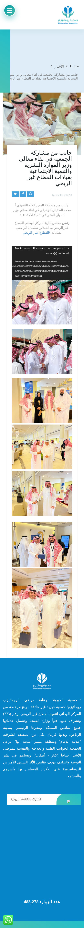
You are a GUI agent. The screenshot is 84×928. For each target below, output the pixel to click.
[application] (42, 263)
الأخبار (59, 66)
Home (74, 66)
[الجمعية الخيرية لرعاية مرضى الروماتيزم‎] (68, 14)
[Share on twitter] (15, 194)
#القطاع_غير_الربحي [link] (37, 232)
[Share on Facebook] (23, 194)
